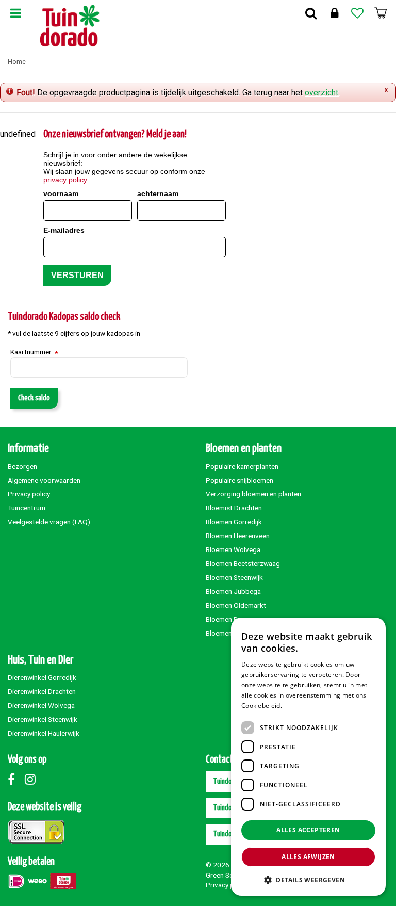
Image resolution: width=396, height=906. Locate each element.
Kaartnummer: (34, 352)
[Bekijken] (380, 13)
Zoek (311, 13)
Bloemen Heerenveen (238, 535)
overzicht (321, 93)
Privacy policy (29, 494)
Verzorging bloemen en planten (253, 494)
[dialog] (308, 757)
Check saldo (34, 398)
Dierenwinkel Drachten (42, 691)
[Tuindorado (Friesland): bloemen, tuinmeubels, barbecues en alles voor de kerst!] (70, 26)
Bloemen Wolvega (233, 549)
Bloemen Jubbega (233, 591)
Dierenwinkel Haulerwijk (43, 733)
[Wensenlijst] (357, 13)
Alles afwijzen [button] (308, 856)
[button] (308, 879)
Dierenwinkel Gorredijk (42, 677)
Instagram (32, 779)
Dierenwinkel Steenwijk (42, 719)
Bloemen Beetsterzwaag (243, 563)
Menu (15, 13)
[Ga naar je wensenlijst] (357, 13)
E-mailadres (64, 230)
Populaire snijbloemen (239, 480)
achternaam (157, 193)
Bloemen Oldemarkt (236, 605)
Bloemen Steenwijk (234, 577)
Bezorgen (22, 466)
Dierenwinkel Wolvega (41, 705)
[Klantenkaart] (334, 13)
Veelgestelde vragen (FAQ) (49, 521)
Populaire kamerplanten (242, 466)
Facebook (15, 779)
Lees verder (301, 705)
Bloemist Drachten (234, 508)
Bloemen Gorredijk (234, 521)
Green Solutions (230, 875)
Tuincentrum (26, 508)
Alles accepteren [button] (308, 830)
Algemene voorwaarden (44, 480)
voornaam (60, 193)
